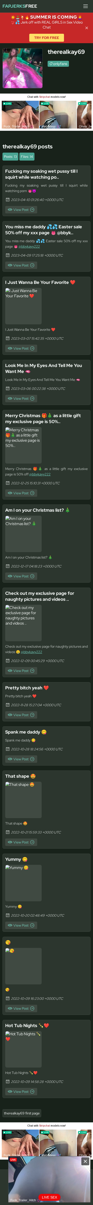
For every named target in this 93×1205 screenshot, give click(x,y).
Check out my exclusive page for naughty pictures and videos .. (39, 596)
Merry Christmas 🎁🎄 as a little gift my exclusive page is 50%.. (43, 418)
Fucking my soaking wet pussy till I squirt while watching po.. (41, 174)
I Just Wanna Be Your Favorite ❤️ (40, 282)
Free (19, 6)
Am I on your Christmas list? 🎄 (37, 510)
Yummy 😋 (16, 859)
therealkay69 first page (22, 1113)
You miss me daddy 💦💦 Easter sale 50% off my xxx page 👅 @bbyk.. (43, 229)
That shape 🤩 (20, 776)
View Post (21, 209)
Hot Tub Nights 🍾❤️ (27, 1025)
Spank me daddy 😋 (26, 732)
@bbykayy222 (29, 246)
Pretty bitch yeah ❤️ (27, 688)
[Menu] (86, 6)
